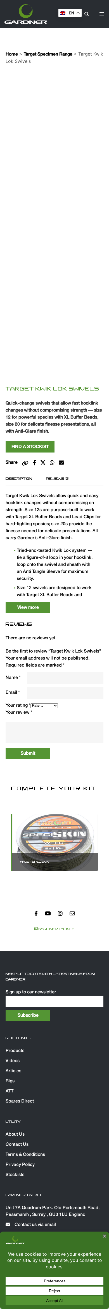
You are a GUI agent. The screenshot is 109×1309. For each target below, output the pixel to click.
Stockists (15, 1175)
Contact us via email (34, 1225)
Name (13, 678)
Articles (13, 1071)
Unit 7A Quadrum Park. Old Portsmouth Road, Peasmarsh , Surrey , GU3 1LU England (52, 1211)
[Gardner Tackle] (25, 14)
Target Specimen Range (48, 54)
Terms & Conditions (25, 1155)
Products (15, 1051)
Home (12, 54)
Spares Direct (20, 1101)
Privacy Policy (20, 1165)
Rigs (10, 1081)
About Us (15, 1134)
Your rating (18, 706)
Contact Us (17, 1145)
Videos (13, 1061)
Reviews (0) (57, 479)
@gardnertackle (54, 929)
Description (19, 479)
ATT (9, 1091)
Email (13, 693)
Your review (19, 713)
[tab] (19, 478)
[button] (101, 14)
